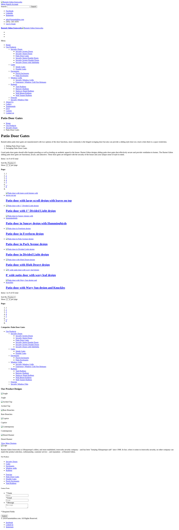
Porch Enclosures (12, 481)
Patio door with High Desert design (28, 264)
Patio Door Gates (12, 477)
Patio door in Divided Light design (27, 254)
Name (9, 493)
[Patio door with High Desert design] (20, 260)
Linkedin (9, 13)
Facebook (9, 11)
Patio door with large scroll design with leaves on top (39, 200)
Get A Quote (11, 24)
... (6, 185)
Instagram (9, 15)
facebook (9, 522)
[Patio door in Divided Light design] (20, 249)
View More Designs (8, 443)
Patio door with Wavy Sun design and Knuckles (35, 287)
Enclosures (10, 466)
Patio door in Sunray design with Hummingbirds (36, 223)
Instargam (9, 527)
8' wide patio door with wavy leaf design (31, 275)
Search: (4, 6)
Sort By (4, 163)
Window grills (11, 468)
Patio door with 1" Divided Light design (31, 210)
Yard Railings (11, 483)
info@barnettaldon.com (15, 19)
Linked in (9, 525)
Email (9, 498)
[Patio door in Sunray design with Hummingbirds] (24, 218)
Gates (8, 464)
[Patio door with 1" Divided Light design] (22, 206)
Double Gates (11, 479)
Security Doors (11, 462)
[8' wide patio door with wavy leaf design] (22, 270)
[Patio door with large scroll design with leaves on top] (24, 195)
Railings (9, 470)
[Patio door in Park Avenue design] (19, 239)
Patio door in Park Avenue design (26, 244)
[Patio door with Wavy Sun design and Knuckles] (24, 282)
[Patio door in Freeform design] (18, 228)
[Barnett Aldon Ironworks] (11, 2)
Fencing (9, 474)
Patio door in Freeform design (25, 233)
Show (3, 165)
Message (10, 503)
